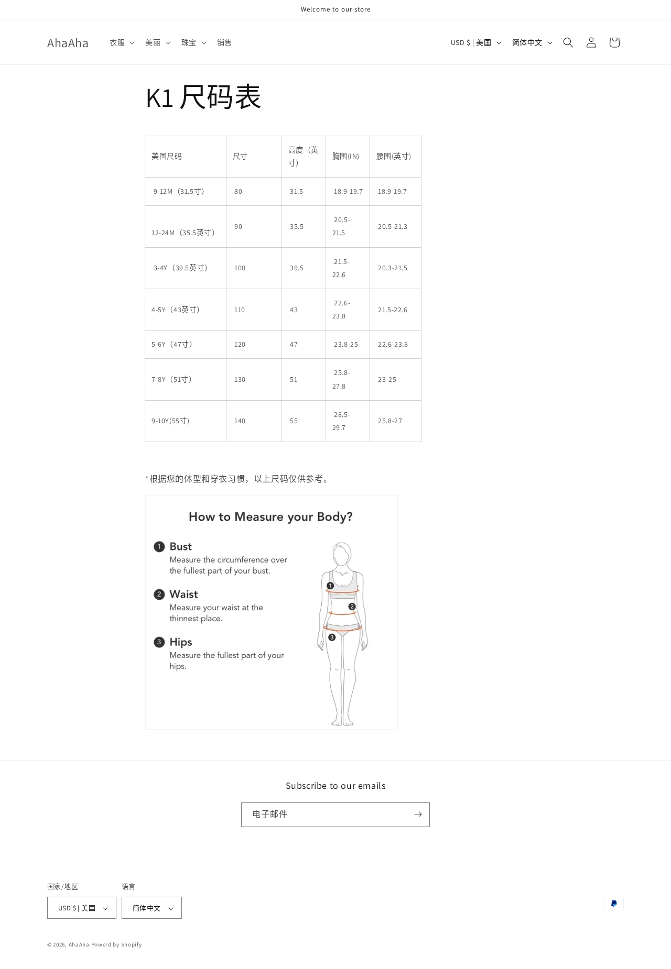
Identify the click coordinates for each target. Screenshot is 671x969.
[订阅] (417, 814)
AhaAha (79, 945)
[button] (121, 42)
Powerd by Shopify (116, 945)
